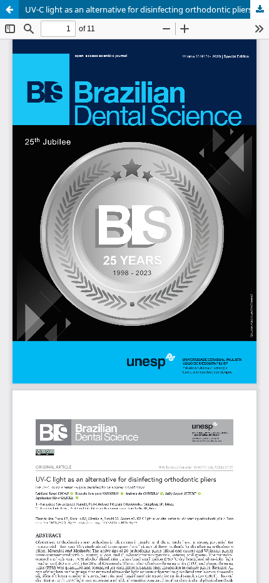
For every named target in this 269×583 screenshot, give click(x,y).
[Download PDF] (259, 9)
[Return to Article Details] (9, 9)
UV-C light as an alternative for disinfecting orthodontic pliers (138, 9)
